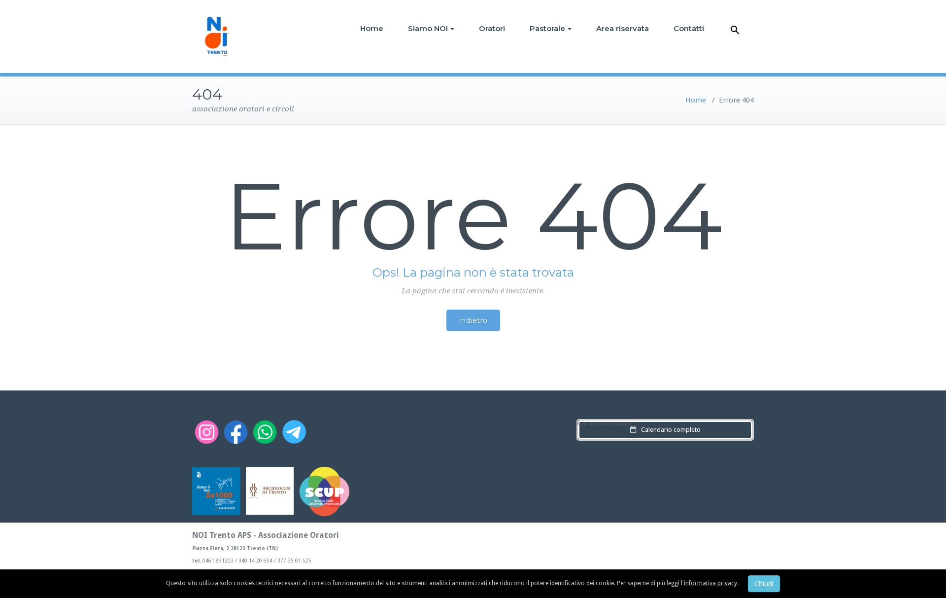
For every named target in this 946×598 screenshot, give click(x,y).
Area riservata (622, 28)
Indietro (473, 320)
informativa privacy (710, 583)
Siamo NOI (428, 28)
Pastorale (547, 28)
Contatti (689, 28)
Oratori (492, 28)
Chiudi (764, 584)
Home (371, 28)
